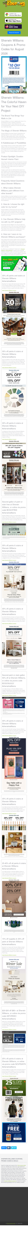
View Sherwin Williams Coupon (9, 290)
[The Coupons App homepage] (14, 3)
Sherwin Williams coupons (10, 1181)
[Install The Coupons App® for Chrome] (13, 14)
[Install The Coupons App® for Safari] (13, 20)
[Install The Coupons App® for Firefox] (13, 26)
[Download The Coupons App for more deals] (14, 75)
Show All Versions (14, 32)
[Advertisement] (14, 1203)
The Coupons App (22, 1165)
